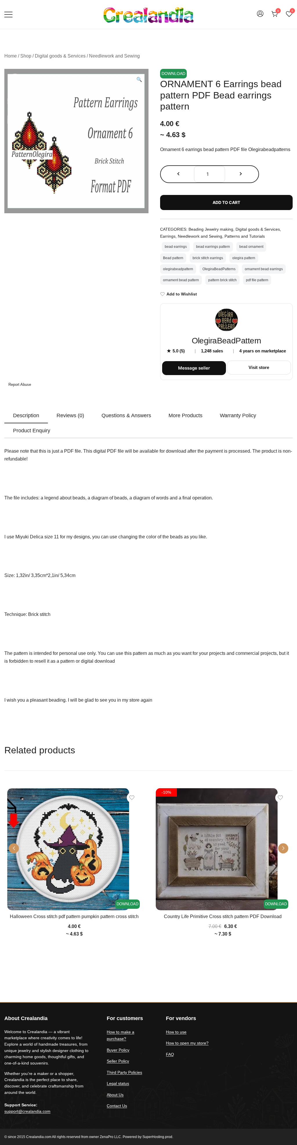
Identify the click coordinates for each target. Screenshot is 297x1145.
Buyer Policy (118, 1050)
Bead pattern (173, 258)
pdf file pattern (257, 280)
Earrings (167, 236)
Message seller (194, 368)
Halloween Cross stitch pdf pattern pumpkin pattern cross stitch (74, 916)
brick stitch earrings (208, 258)
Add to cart (226, 202)
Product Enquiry (31, 430)
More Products (185, 415)
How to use (176, 1032)
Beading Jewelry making (211, 229)
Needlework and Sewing (114, 55)
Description (26, 415)
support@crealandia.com (27, 1111)
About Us (115, 1094)
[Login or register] (260, 16)
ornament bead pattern (181, 280)
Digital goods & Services (60, 55)
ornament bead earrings (264, 269)
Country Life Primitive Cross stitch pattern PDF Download (223, 916)
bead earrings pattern (213, 247)
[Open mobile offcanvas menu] (8, 14)
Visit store (259, 367)
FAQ (170, 1054)
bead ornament (251, 247)
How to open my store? (187, 1043)
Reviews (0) (70, 415)
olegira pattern (243, 258)
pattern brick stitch (222, 280)
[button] (139, 80)
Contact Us (117, 1105)
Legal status (118, 1083)
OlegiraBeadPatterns (219, 269)
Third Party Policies (124, 1072)
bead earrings (176, 247)
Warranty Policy (238, 415)
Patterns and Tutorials (244, 236)
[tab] (26, 415)
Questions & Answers (126, 415)
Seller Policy (118, 1061)
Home (10, 55)
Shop (25, 55)
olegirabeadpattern (178, 269)
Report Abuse (19, 384)
